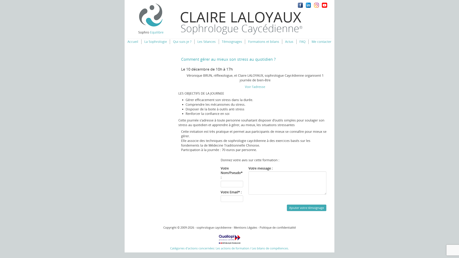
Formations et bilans (263, 41)
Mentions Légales (245, 228)
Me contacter (321, 41)
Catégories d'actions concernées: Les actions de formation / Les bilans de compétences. (229, 248)
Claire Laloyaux (241, 21)
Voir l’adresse (255, 87)
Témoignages (232, 41)
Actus (289, 41)
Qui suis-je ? (182, 41)
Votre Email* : (231, 192)
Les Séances (206, 41)
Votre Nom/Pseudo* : (232, 173)
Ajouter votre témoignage (306, 208)
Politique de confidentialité (278, 228)
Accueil (132, 41)
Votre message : (261, 168)
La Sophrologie (155, 41)
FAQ (302, 41)
